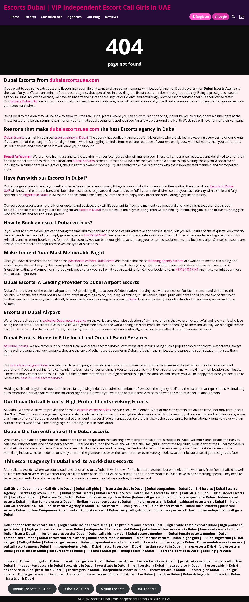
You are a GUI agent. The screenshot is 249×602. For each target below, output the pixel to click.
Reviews (111, 17)
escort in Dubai (90, 210)
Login (222, 16)
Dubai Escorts (14, 137)
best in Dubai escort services (41, 378)
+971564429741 (95, 235)
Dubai (132, 299)
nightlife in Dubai (35, 195)
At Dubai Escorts (16, 346)
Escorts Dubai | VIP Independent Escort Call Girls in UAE (87, 7)
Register (202, 16)
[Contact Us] (241, 16)
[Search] (233, 16)
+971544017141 (186, 269)
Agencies (74, 17)
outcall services (84, 161)
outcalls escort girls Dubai (29, 365)
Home (15, 17)
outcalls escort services (94, 410)
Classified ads (51, 17)
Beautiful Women (17, 156)
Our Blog (93, 17)
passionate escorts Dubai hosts (91, 261)
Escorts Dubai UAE (23, 101)
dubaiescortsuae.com (74, 80)
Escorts (30, 17)
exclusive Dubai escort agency (64, 320)
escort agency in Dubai (71, 137)
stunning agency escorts (165, 261)
